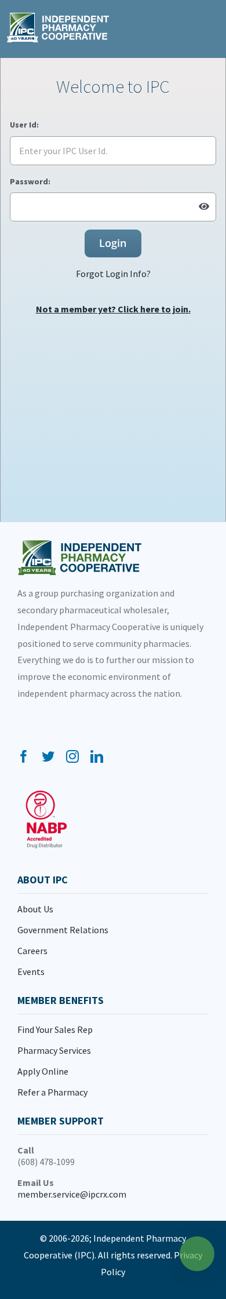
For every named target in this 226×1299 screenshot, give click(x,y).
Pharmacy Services (54, 1050)
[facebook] (23, 756)
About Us (35, 909)
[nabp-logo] (46, 795)
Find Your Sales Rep (55, 1029)
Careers (32, 950)
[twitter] (48, 756)
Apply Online (42, 1071)
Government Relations (62, 930)
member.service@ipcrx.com (71, 1194)
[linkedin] (96, 756)
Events (31, 971)
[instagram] (72, 756)
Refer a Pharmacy (52, 1092)
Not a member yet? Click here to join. (113, 309)
